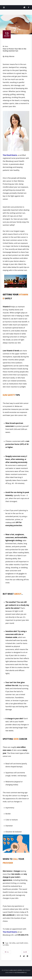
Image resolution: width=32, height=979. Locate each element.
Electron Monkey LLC (21, 972)
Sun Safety (6, 945)
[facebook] (28, 7)
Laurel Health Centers (22, 943)
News (6, 46)
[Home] (24, 7)
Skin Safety (12, 943)
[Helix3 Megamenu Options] (4, 7)
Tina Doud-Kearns (10, 932)
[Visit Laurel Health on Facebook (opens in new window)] (20, 956)
